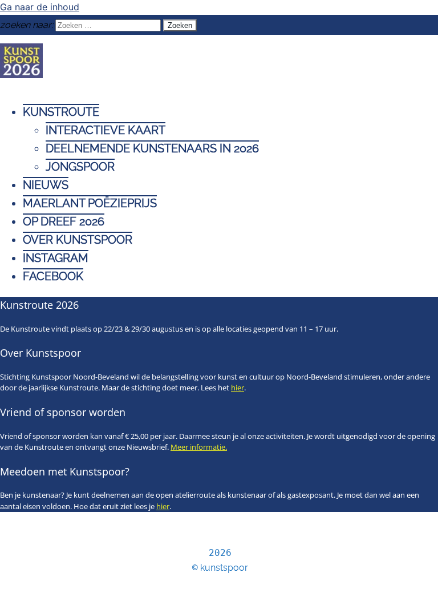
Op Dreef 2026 (63, 221)
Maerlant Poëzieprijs (90, 203)
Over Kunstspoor (77, 240)
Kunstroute (61, 112)
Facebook (53, 276)
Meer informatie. (199, 447)
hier (237, 387)
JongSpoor (80, 167)
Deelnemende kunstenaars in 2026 (152, 148)
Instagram (55, 258)
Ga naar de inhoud (39, 7)
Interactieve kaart (105, 130)
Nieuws (45, 185)
